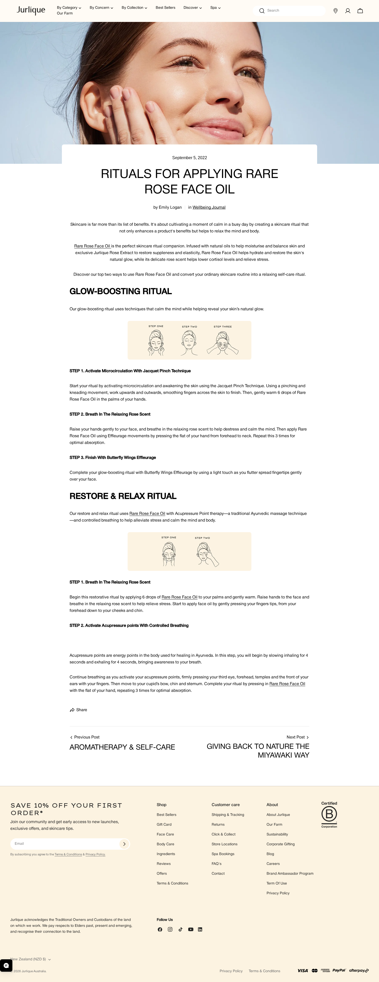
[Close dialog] (240, 420)
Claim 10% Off (189, 540)
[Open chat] (6, 965)
